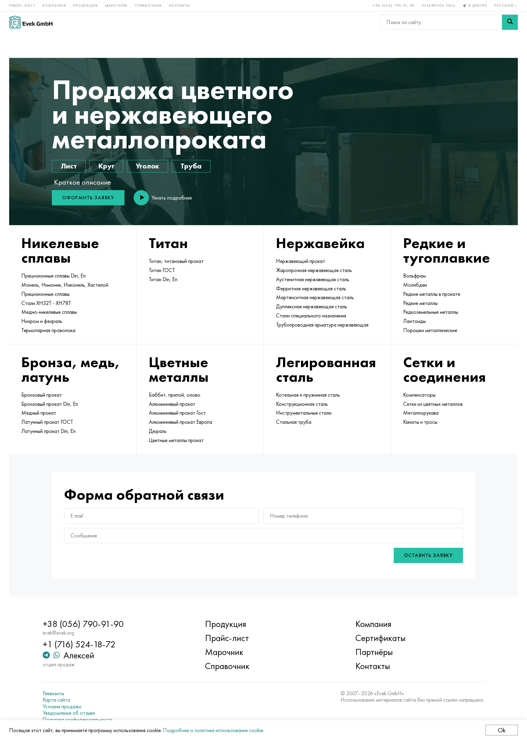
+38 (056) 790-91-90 (394, 5)
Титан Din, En (163, 279)
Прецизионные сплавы (45, 294)
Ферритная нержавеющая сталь (311, 288)
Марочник (116, 5)
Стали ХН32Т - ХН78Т (46, 303)
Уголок (147, 166)
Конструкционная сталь (302, 404)
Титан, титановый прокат (176, 261)
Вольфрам (414, 276)
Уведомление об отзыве (69, 713)
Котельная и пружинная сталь (308, 395)
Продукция (85, 5)
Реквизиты (53, 693)
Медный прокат (38, 413)
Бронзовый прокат (41, 395)
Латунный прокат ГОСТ (47, 422)
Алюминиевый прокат (172, 404)
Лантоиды (414, 321)
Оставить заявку (428, 555)
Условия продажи (62, 706)
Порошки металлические (430, 330)
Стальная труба (293, 422)
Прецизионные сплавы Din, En (53, 276)
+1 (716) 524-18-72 (79, 644)
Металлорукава (421, 413)
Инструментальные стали (304, 413)
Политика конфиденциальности (77, 719)
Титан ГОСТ (162, 270)
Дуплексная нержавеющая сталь (311, 306)
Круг (106, 166)
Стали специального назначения (311, 316)
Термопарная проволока (48, 330)
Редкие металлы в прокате (431, 294)
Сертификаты (380, 637)
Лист (69, 166)
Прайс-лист (22, 5)
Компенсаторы (419, 395)
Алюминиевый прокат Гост (177, 413)
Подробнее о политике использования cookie (213, 730)
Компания (54, 5)
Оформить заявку (88, 197)
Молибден (415, 285)
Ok (502, 730)
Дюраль (158, 431)
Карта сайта (56, 699)
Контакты (179, 5)
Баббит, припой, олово (174, 395)
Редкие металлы (420, 303)
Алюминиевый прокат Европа (180, 422)
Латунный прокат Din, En (48, 431)
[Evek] (30, 22)
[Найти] (510, 22)
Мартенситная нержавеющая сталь (315, 297)
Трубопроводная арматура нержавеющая (322, 325)
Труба (191, 166)
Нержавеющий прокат (300, 261)
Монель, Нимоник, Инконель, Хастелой (64, 285)
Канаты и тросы (420, 422)
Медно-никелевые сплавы (49, 312)
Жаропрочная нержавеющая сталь (314, 270)
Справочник (148, 5)
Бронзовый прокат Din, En (49, 404)
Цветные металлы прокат (176, 440)
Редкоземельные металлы (430, 312)
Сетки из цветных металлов (433, 404)
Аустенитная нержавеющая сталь (312, 279)
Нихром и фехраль (41, 321)
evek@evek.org (438, 5)
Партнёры (374, 651)
